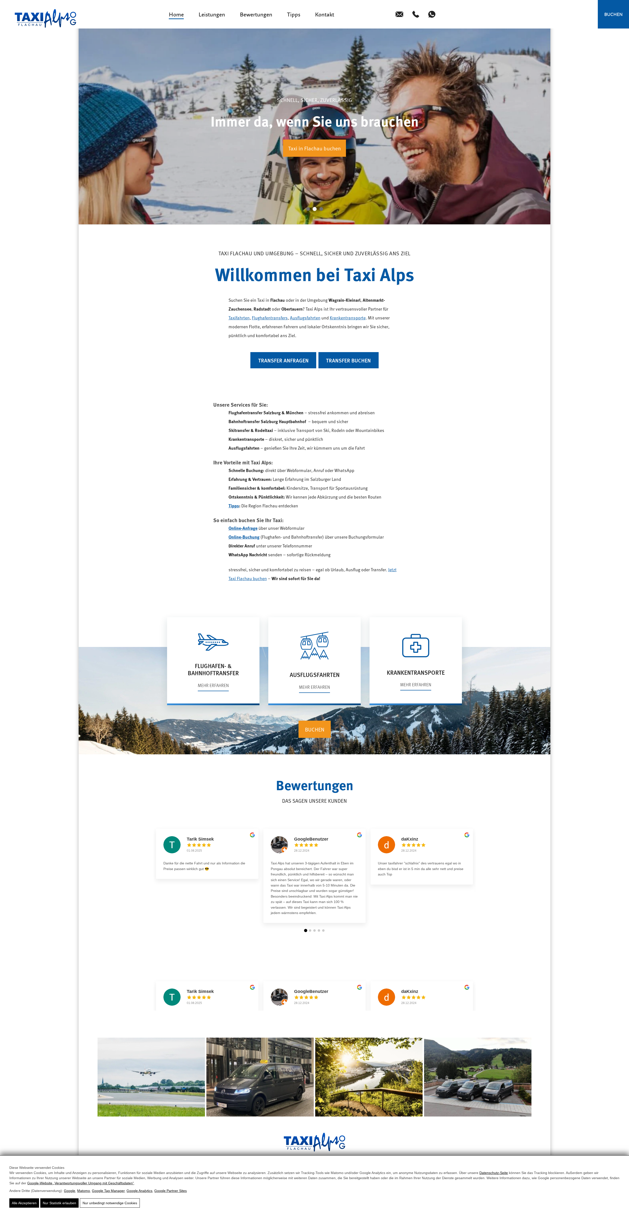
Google (69, 1191)
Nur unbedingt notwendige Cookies (110, 1203)
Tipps (293, 14)
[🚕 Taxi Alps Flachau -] (45, 18)
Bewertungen (256, 14)
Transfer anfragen (283, 360)
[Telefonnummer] (415, 14)
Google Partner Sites (170, 1191)
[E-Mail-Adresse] (399, 14)
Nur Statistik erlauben (59, 1203)
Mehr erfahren (213, 685)
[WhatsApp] (431, 14)
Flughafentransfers (270, 318)
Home (176, 14)
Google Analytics (139, 1191)
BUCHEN (613, 14)
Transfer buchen (348, 360)
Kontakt (324, 14)
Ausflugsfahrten (305, 318)
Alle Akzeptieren (24, 1203)
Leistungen (212, 14)
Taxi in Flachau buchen (314, 148)
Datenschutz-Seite (493, 1173)
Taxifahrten (239, 318)
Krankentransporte (348, 318)
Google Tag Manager (108, 1191)
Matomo (83, 1191)
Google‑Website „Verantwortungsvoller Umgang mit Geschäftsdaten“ (80, 1183)
